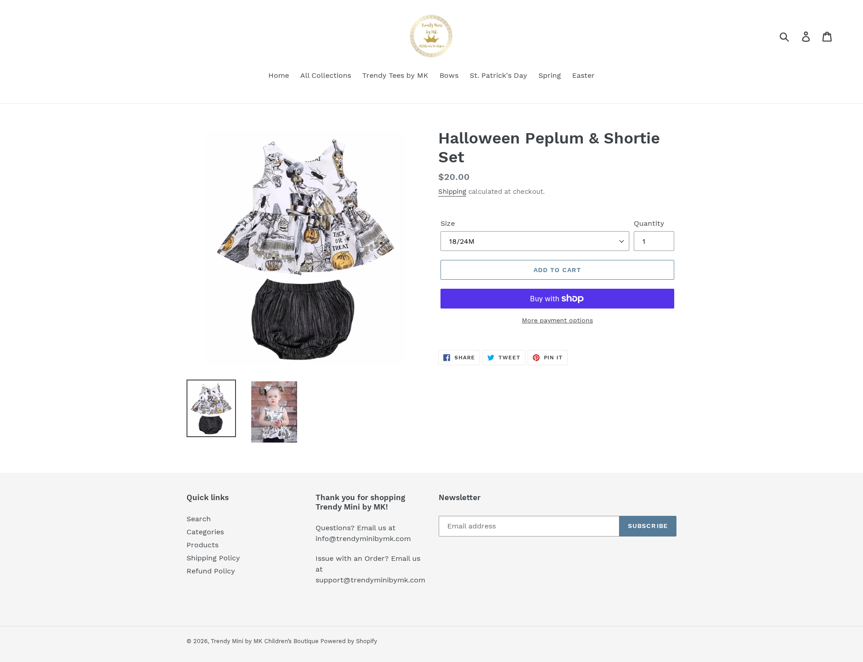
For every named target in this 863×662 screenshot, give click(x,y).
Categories (205, 532)
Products (202, 545)
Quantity (649, 223)
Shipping (452, 192)
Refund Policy (211, 571)
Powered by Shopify (348, 641)
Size (447, 223)
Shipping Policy (213, 558)
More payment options (557, 320)
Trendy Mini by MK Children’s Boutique (265, 641)
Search (199, 518)
